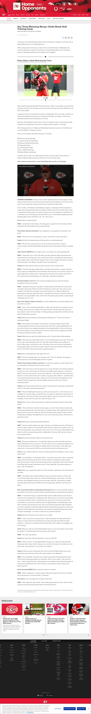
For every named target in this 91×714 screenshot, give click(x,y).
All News (11, 647)
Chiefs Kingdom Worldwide (70, 661)
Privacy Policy (30, 712)
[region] (45, 709)
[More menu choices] (46, 14)
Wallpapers (70, 658)
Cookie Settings (57, 708)
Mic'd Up (23, 659)
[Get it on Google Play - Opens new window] (50, 696)
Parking (81, 656)
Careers (58, 651)
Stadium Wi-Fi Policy (58, 658)
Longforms (12, 649)
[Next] (56, 98)
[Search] (72, 15)
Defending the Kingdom (47, 648)
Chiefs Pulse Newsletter (12, 659)
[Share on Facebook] (63, 38)
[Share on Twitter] (66, 38)
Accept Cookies (81, 708)
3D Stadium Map (69, 666)
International (11, 652)
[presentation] (88, 635)
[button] (45, 180)
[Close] (88, 708)
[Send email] (69, 38)
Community (23, 663)
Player (36, 649)
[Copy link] (71, 38)
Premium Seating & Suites (81, 664)
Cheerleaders (23, 661)
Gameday (36, 647)
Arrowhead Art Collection (58, 668)
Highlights (24, 653)
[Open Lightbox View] (45, 84)
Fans (36, 656)
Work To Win (23, 651)
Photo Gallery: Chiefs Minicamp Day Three (34, 60)
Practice (35, 652)
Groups (81, 654)
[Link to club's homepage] (4, 14)
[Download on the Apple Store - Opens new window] (40, 695)
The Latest (24, 669)
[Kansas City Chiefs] (45, 701)
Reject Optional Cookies (69, 708)
